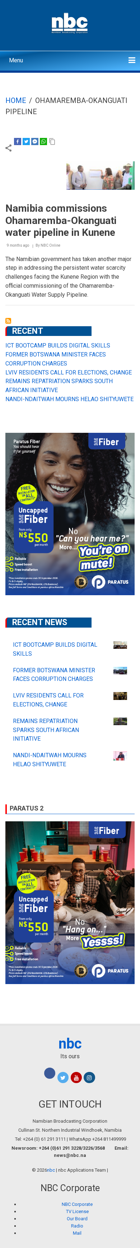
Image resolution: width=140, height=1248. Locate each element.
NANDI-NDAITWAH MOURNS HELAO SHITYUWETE (69, 399)
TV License (77, 1211)
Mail (77, 1233)
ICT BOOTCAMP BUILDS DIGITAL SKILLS (57, 345)
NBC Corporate (77, 1204)
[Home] (70, 22)
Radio (77, 1226)
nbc (70, 1043)
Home (15, 100)
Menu (16, 60)
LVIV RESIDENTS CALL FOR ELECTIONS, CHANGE (68, 372)
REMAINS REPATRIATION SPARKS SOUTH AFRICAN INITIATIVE (46, 730)
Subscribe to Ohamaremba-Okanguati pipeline (8, 321)
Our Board (77, 1218)
